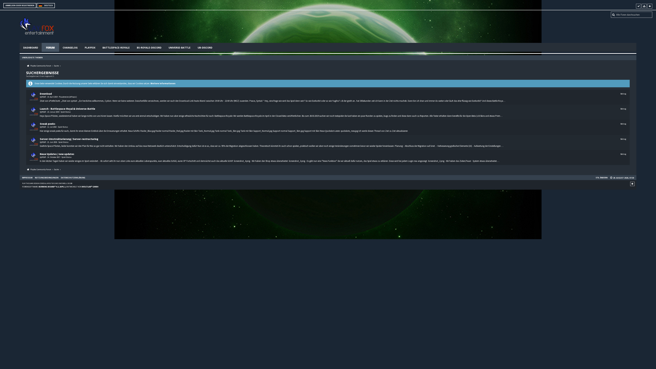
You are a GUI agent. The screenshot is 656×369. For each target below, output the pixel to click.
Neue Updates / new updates (57, 154)
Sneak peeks (47, 123)
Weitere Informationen (163, 83)
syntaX (43, 96)
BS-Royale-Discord (149, 47)
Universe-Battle (179, 47)
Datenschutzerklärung (73, 177)
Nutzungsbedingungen (46, 177)
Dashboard (30, 47)
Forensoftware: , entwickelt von (60, 186)
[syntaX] (34, 96)
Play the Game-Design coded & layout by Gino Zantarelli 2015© (47, 183)
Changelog (70, 47)
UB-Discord (205, 47)
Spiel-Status (66, 112)
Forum (50, 47)
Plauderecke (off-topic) (68, 97)
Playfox (90, 47)
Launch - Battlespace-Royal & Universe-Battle (67, 108)
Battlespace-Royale (116, 47)
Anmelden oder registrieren (19, 5)
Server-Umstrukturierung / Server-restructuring (69, 139)
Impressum (27, 177)
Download (46, 93)
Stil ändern (601, 177)
